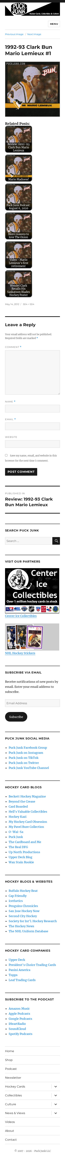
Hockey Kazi (17, 816)
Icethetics (16, 901)
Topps (13, 975)
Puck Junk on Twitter (24, 763)
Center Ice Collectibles (21, 616)
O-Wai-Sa (16, 832)
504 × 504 (28, 304)
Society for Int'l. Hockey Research (33, 921)
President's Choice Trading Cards (32, 965)
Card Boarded (18, 806)
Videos (10, 1122)
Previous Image (14, 34)
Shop (9, 1060)
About (9, 1131)
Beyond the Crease (22, 801)
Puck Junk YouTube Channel (29, 768)
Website (11, 437)
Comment (13, 347)
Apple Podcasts (19, 1013)
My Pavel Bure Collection (26, 827)
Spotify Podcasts (20, 1034)
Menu (54, 23)
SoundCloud (17, 1029)
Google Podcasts (20, 1018)
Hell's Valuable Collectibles (28, 811)
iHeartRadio (17, 1024)
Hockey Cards (15, 1086)
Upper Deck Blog (20, 857)
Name (10, 401)
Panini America (19, 970)
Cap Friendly (18, 896)
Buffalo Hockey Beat (23, 891)
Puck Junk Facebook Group (28, 747)
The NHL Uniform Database (28, 931)
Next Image (34, 34)
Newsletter (13, 1077)
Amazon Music (19, 1008)
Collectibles (13, 1095)
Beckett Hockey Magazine (27, 796)
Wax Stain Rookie (21, 862)
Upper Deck (17, 960)
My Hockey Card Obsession (28, 822)
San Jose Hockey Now (24, 911)
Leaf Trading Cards (22, 980)
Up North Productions (24, 852)
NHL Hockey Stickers (20, 653)
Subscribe (16, 717)
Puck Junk (16, 837)
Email (10, 419)
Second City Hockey (23, 916)
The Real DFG (18, 847)
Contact (11, 1139)
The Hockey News (21, 926)
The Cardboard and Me (25, 842)
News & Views (15, 1113)
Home (9, 1051)
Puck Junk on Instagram (26, 752)
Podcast (11, 1069)
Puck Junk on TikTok (23, 758)
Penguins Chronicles (23, 906)
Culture (10, 1104)
